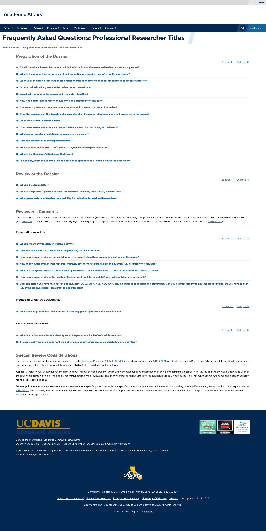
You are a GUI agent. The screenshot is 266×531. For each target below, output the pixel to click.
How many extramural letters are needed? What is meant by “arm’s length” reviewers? (69, 127)
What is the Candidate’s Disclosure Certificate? (46, 154)
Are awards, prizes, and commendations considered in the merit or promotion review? (68, 107)
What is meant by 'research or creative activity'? (47, 244)
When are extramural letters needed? (41, 120)
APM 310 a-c (215, 221)
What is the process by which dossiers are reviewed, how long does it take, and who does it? (72, 191)
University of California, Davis (104, 492)
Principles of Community (126, 498)
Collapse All (242, 62)
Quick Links (255, 27)
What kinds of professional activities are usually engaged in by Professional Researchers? (70, 311)
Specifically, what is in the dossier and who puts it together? (54, 94)
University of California (154, 498)
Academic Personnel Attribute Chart (101, 361)
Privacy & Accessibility (98, 498)
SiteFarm (148, 511)
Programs (52, 27)
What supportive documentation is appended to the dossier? (54, 134)
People (7, 27)
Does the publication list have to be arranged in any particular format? (59, 250)
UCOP (90, 444)
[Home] (43, 427)
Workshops (79, 27)
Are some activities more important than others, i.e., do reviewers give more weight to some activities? (78, 342)
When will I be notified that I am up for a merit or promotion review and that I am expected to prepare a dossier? (83, 81)
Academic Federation (73, 444)
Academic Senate (50, 444)
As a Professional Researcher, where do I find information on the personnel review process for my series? (79, 67)
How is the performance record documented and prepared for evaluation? (61, 101)
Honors (95, 27)
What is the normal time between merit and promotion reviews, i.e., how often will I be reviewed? (75, 74)
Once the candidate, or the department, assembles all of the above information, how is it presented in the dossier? (84, 114)
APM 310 (27, 221)
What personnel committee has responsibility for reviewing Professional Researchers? (68, 198)
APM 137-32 (22, 390)
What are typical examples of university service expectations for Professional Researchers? (71, 335)
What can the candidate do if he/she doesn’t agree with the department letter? (64, 147)
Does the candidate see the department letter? (46, 140)
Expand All (227, 62)
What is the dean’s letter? (34, 185)
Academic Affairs (23, 14)
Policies (37, 27)
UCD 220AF (160, 361)
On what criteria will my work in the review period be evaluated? (56, 87)
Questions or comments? (70, 498)
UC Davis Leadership (27, 444)
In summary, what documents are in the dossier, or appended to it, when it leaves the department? (75, 161)
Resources (22, 27)
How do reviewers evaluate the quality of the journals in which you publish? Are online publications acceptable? (83, 277)
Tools (65, 27)
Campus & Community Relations (112, 444)
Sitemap (173, 498)
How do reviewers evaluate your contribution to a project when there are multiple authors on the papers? (79, 257)
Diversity (109, 27)
